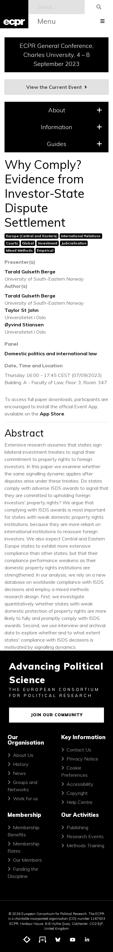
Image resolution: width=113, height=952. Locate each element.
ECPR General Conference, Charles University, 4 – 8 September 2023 (56, 54)
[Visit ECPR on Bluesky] (57, 940)
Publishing (77, 827)
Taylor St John (22, 310)
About (56, 110)
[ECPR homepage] (14, 14)
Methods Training (85, 845)
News (19, 773)
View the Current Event (54, 87)
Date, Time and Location (34, 365)
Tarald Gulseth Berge (30, 272)
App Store (52, 414)
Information (56, 127)
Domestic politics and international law (51, 353)
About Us (23, 755)
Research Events (85, 836)
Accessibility (80, 784)
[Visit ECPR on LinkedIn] (87, 940)
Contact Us (79, 750)
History (21, 764)
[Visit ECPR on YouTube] (72, 940)
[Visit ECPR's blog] (27, 940)
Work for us (25, 798)
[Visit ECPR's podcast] (43, 940)
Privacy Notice (82, 759)
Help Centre (80, 802)
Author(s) (16, 286)
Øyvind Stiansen (24, 325)
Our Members (27, 860)
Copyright (77, 793)
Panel (11, 344)
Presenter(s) (20, 262)
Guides (56, 144)
